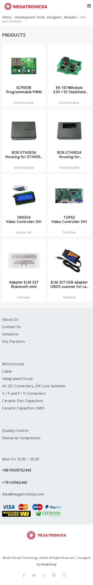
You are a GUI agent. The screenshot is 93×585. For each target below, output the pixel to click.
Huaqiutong (48, 564)
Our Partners (13, 341)
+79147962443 (14, 482)
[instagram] (64, 575)
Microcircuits (13, 364)
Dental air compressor (21, 438)
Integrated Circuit (17, 378)
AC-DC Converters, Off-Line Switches (34, 386)
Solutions (10, 334)
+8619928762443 (16, 470)
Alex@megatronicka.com (23, 494)
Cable (7, 371)
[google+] (44, 575)
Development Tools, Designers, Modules (46, 17)
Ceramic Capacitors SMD (23, 408)
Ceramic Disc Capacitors (22, 400)
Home (6, 17)
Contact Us (11, 326)
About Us (10, 319)
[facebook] (24, 575)
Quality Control (15, 430)
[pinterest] (54, 575)
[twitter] (34, 575)
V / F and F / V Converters (24, 393)
